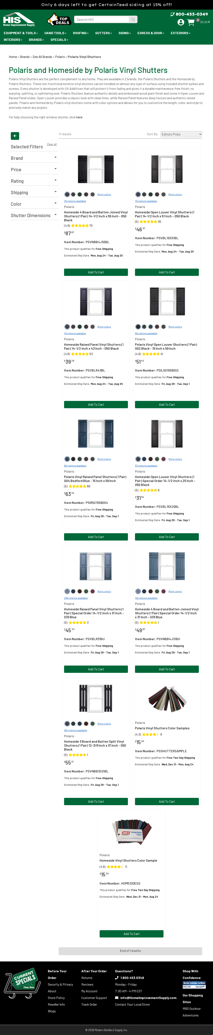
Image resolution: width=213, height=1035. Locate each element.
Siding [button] (124, 33)
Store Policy (56, 998)
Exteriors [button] (179, 33)
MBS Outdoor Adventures (192, 1011)
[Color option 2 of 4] (79, 194)
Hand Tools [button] (54, 33)
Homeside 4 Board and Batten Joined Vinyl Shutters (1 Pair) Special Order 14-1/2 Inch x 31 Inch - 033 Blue (167, 613)
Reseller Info (56, 1004)
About (52, 991)
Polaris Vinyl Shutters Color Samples (162, 728)
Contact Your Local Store (132, 1004)
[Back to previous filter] (15, 136)
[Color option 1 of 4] (73, 194)
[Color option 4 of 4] (92, 194)
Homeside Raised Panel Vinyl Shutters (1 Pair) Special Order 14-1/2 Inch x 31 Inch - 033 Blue (94, 613)
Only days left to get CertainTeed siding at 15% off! (106, 4)
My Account (89, 991)
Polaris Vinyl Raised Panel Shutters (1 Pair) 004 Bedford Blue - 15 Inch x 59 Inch (95, 479)
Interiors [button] (12, 39)
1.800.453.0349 (132, 978)
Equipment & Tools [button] (20, 33)
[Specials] (22, 983)
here (79, 117)
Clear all (52, 144)
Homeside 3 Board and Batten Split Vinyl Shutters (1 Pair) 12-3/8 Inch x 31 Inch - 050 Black (95, 745)
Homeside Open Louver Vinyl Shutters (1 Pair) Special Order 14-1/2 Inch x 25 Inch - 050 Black (165, 481)
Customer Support (94, 998)
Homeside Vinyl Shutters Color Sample (128, 860)
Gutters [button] (102, 33)
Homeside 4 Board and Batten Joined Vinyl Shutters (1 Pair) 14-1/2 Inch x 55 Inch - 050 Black (96, 216)
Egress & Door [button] (149, 33)
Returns (86, 978)
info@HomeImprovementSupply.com (148, 998)
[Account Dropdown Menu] (181, 22)
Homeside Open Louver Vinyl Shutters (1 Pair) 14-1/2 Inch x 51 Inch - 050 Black (164, 214)
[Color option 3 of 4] (86, 194)
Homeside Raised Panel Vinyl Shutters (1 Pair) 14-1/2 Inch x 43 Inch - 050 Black (94, 346)
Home (13, 57)
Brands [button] (35, 39)
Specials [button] (58, 39)
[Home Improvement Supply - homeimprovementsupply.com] (21, 19)
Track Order (89, 1004)
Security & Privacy (60, 984)
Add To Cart (96, 272)
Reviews (87, 984)
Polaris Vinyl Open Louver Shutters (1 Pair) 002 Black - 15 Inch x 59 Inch (166, 346)
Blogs (52, 1011)
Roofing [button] (80, 33)
